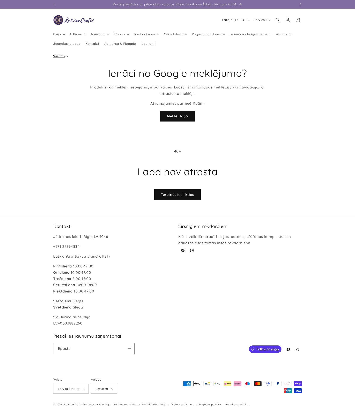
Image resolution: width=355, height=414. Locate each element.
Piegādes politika (209, 404)
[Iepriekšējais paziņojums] (54, 4)
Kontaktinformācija (154, 404)
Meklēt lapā (177, 116)
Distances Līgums (182, 404)
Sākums (59, 56)
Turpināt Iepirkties (177, 194)
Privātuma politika (125, 404)
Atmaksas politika (237, 404)
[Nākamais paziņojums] (300, 4)
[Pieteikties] (129, 348)
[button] (59, 34)
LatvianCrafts (73, 404)
